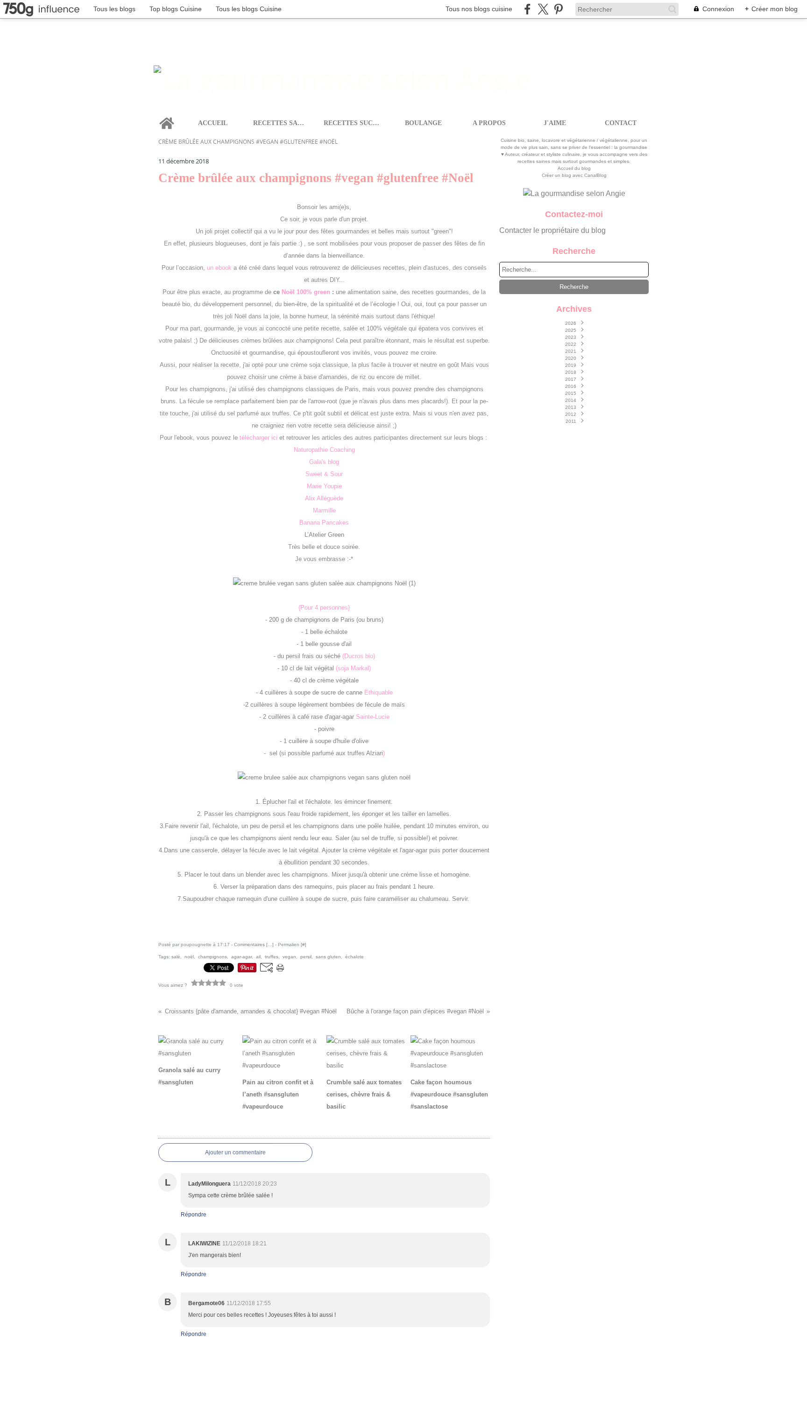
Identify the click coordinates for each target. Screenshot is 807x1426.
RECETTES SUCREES (353, 123)
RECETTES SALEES (280, 123)
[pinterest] (558, 9)
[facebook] (527, 9)
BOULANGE (423, 123)
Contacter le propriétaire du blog (552, 230)
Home (166, 115)
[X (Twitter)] (543, 9)
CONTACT (621, 123)
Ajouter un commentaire (235, 1152)
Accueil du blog (574, 168)
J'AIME (555, 123)
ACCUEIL (212, 123)
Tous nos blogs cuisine (479, 9)
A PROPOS (489, 123)
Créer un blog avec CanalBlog (574, 175)
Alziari (374, 753)
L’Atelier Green (324, 534)
